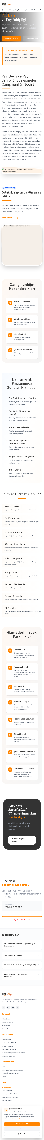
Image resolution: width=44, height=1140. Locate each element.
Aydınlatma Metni (7, 1104)
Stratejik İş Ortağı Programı (10, 1073)
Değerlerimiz (6, 1026)
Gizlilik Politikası (7, 1091)
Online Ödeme (6, 1087)
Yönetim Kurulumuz (8, 1022)
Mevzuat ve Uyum (7, 1046)
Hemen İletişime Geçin (18, 840)
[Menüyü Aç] (40, 4)
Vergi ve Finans (6, 1040)
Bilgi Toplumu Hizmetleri (9, 1094)
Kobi (3, 1067)
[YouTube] (13, 1007)
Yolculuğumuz (6, 1019)
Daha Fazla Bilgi (8, 218)
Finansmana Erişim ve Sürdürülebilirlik (13, 1053)
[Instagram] (3, 1007)
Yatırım (4, 1077)
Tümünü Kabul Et (22, 1124)
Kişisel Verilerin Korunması (10, 1097)
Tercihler (23, 1134)
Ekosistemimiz (8, 1062)
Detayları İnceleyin (11, 38)
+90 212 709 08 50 (13, 907)
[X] (17, 1007)
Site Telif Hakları (7, 1101)
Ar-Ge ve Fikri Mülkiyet (9, 1043)
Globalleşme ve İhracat (9, 1049)
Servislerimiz (7, 1035)
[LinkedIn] (8, 1007)
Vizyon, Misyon (6, 1029)
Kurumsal (6, 1014)
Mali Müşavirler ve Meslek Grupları (12, 1070)
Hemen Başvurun (32, 38)
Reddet (22, 1129)
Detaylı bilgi (16, 1119)
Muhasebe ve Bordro (8, 1056)
